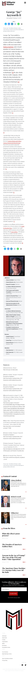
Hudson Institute (8, 47)
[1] (12, 72)
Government (4, 637)
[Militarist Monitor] (9, 3)
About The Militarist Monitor (7, 658)
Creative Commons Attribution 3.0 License (15, 670)
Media (3, 643)
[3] (12, 113)
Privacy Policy (4, 660)
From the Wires (5, 651)
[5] (6, 169)
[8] (22, 243)
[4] (3, 132)
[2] (18, 82)
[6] (13, 192)
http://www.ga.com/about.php (10, 369)
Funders (3, 639)
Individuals (4, 635)
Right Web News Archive (6, 653)
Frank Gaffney (14, 232)
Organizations (5, 641)
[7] (14, 221)
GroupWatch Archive (6, 647)
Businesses (4, 645)
